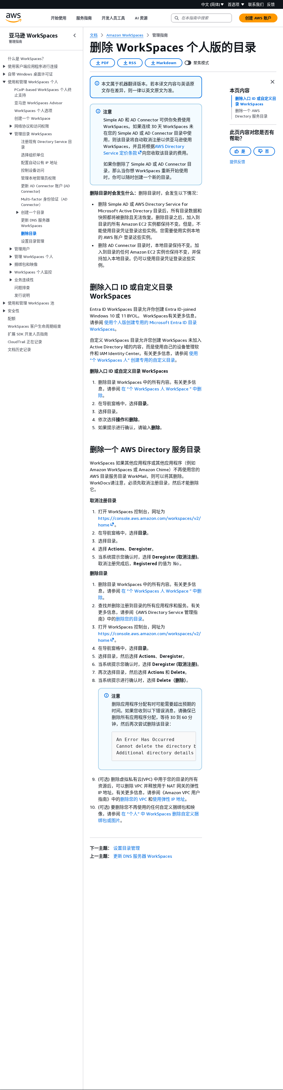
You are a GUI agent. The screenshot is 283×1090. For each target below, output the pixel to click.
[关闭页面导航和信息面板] (272, 81)
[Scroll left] (46, 18)
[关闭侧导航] (74, 35)
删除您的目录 (129, 619)
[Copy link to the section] (85, 287)
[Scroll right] (151, 18)
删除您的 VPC (133, 799)
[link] (160, 35)
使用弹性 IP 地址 (169, 799)
